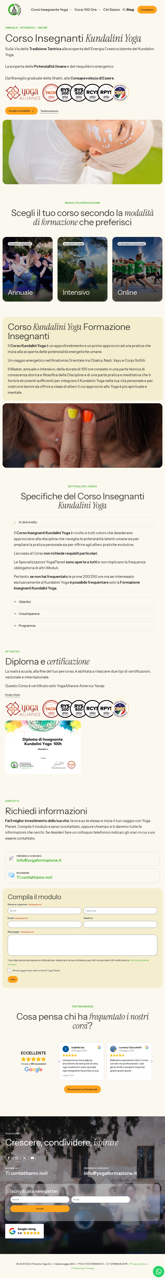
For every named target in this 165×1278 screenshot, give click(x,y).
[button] (151, 1061)
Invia (12, 979)
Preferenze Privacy (82, 1268)
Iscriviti (40, 1208)
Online (42, 27)
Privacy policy (138, 1263)
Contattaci (147, 9)
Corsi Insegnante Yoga (49, 10)
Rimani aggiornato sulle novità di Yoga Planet (36, 970)
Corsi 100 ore (85, 10)
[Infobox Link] (82, 859)
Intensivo (27, 27)
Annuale (11, 27)
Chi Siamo (111, 10)
